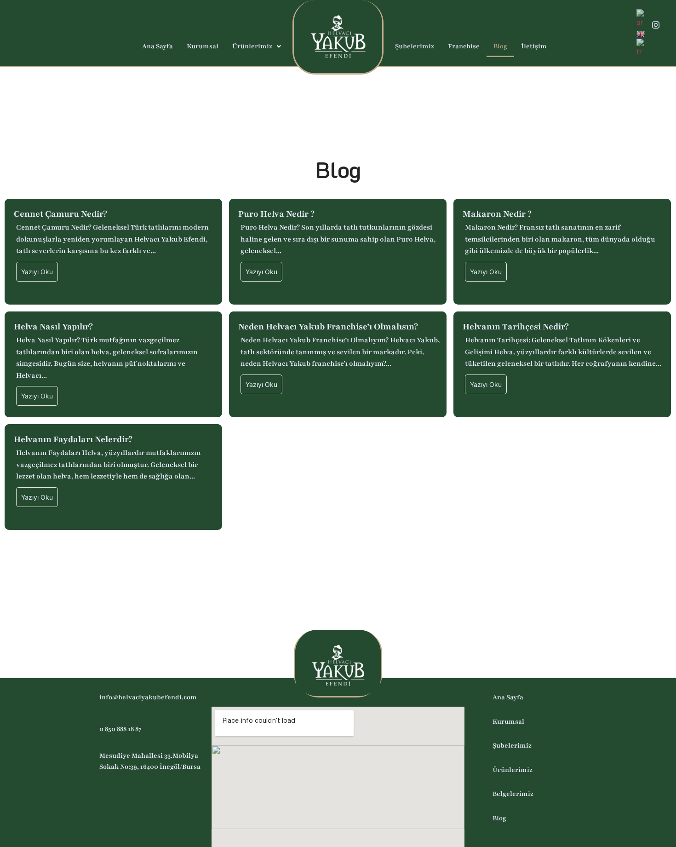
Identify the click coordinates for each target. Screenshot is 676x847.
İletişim (534, 46)
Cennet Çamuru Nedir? (60, 214)
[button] (256, 46)
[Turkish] (640, 47)
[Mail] (16, 33)
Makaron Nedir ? (497, 214)
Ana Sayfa (157, 46)
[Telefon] (656, 41)
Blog (500, 46)
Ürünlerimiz (252, 46)
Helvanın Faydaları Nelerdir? (73, 439)
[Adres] (32, 33)
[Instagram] (656, 25)
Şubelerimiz (414, 46)
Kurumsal (202, 46)
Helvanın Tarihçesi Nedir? (516, 327)
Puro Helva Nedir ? (276, 214)
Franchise (464, 46)
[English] (641, 33)
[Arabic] (640, 17)
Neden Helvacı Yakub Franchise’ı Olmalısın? (328, 327)
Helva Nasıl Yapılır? (53, 327)
